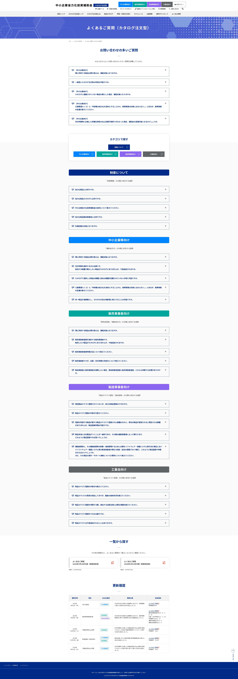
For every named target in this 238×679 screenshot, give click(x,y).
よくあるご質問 (153, 603)
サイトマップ (25, 665)
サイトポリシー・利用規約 (10, 665)
